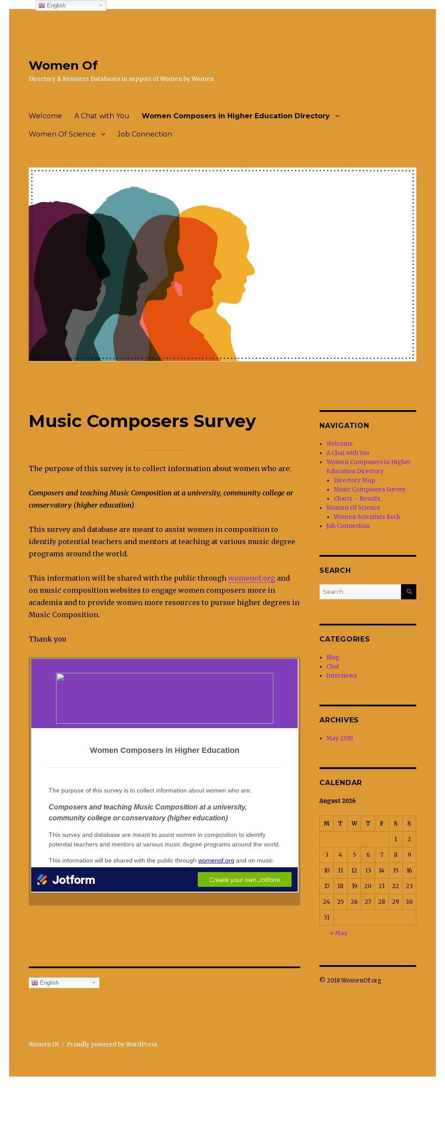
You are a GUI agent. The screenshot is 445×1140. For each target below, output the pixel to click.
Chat (332, 666)
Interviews (341, 675)
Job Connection (144, 134)
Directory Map (354, 480)
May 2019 (339, 738)
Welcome (45, 116)
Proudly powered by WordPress (112, 1044)
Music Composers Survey (370, 489)
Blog (332, 657)
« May (339, 933)
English (48, 983)
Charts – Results (357, 498)
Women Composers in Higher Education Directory (236, 116)
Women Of (63, 65)
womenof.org (251, 578)
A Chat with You (102, 116)
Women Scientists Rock (367, 517)
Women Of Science (62, 134)
